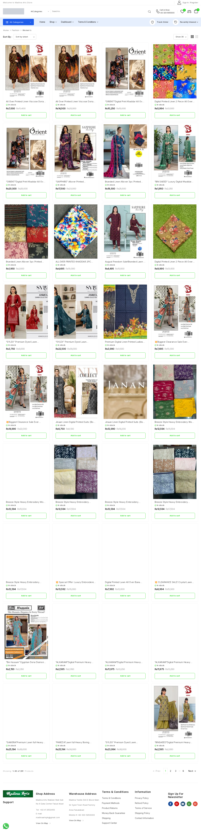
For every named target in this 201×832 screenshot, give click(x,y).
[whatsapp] (189, 803)
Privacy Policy (142, 798)
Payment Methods (110, 803)
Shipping (106, 818)
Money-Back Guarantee (113, 813)
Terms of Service (143, 808)
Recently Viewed (188, 22)
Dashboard (66, 22)
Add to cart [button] (26, 115)
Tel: (38, 810)
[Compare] (189, 11)
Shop (52, 22)
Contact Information (144, 818)
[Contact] (158, 11)
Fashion (15, 30)
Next (190, 771)
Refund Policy (141, 803)
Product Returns (110, 808)
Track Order (162, 22)
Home (42, 22)
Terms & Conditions (87, 22)
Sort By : (7, 37)
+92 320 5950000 (167, 13)
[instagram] (176, 803)
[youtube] (183, 803)
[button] (192, 36)
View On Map (42, 823)
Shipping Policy (142, 813)
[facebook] (170, 803)
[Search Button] (150, 11)
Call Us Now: (165, 10)
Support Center (109, 823)
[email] (195, 803)
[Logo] (13, 11)
